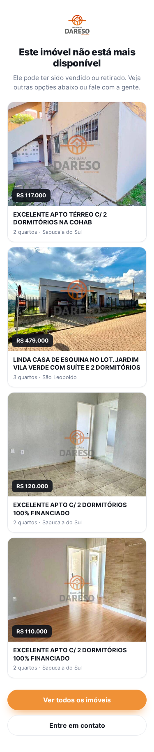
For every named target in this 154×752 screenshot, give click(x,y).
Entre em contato (77, 725)
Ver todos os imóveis (77, 700)
